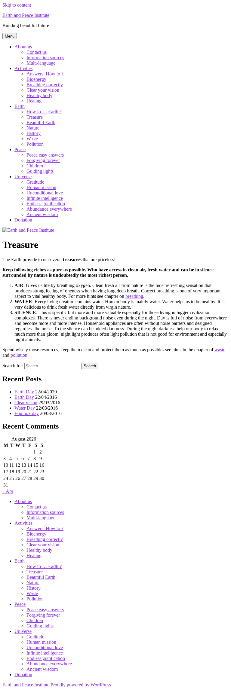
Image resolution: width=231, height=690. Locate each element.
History (33, 133)
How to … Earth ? (44, 111)
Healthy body (39, 95)
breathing (134, 296)
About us (23, 46)
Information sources (45, 57)
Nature (32, 127)
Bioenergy (36, 79)
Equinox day (26, 413)
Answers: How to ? (44, 73)
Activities (23, 68)
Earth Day (24, 391)
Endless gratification (45, 203)
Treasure (34, 117)
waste (219, 349)
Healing (34, 100)
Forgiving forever (43, 160)
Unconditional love (44, 192)
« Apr (7, 491)
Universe (23, 176)
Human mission (41, 187)
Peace (20, 149)
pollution (19, 355)
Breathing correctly (44, 84)
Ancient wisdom (42, 214)
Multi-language (40, 63)
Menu (9, 36)
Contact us (36, 52)
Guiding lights (40, 171)
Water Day (24, 408)
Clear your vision (42, 90)
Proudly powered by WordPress (81, 684)
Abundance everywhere (49, 209)
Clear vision (25, 402)
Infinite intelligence (44, 198)
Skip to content (16, 5)
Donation (23, 219)
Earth (19, 106)
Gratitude (35, 182)
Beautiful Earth (40, 122)
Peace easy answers (45, 154)
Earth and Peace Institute (25, 15)
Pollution (35, 144)
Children (34, 165)
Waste (32, 138)
